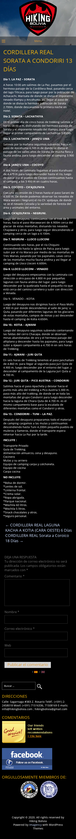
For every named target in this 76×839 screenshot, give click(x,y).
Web (7, 645)
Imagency (35, 825)
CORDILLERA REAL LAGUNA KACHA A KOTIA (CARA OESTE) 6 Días (38, 527)
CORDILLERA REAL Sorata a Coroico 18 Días (37, 538)
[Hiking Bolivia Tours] (38, 35)
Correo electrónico (19, 629)
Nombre (11, 612)
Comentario (14, 576)
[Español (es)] (36, 672)
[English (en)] (43, 672)
